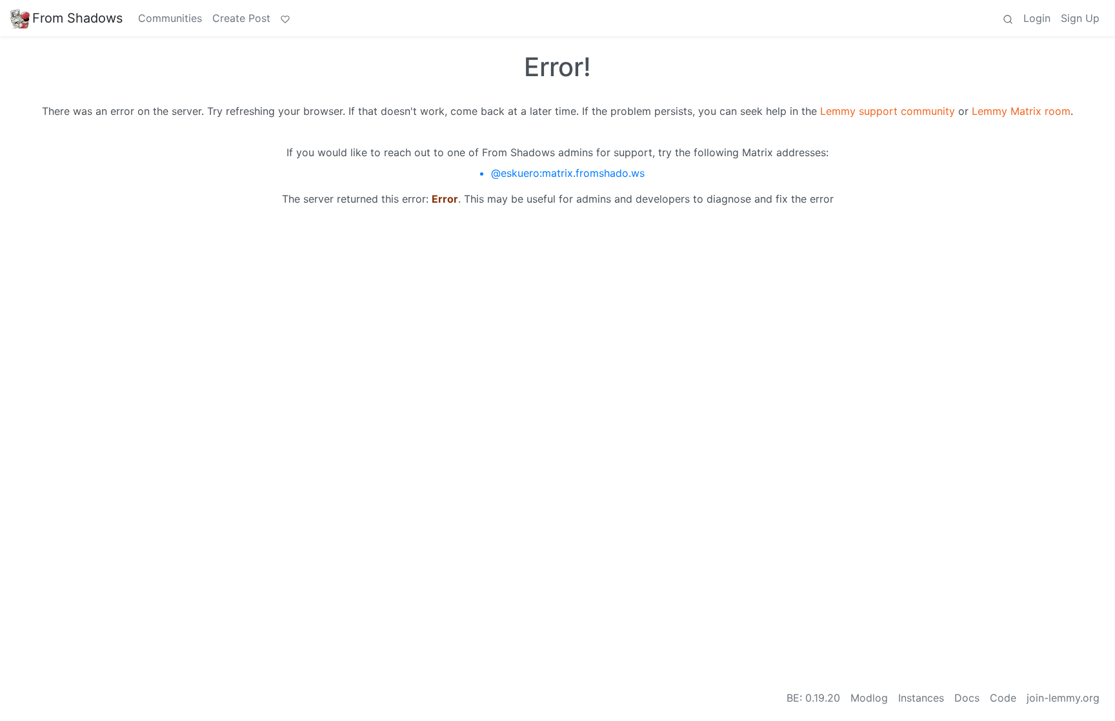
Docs (966, 697)
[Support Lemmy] (285, 18)
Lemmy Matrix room (1021, 111)
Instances (921, 697)
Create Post (241, 18)
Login (1036, 18)
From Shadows (77, 18)
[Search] (1008, 18)
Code (1003, 697)
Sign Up (1080, 18)
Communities (170, 18)
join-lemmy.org (1063, 697)
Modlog (869, 697)
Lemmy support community (887, 111)
